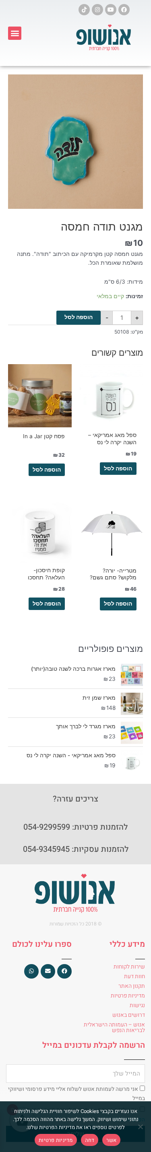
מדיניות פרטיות (128, 995)
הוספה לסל (78, 317)
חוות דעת (134, 976)
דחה (90, 1140)
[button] (14, 33)
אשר (111, 1140)
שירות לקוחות (129, 966)
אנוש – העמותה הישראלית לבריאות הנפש (114, 1027)
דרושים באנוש (128, 1015)
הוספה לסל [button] (118, 468)
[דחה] (141, 1127)
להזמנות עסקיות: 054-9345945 (75, 849)
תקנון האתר (131, 986)
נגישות (137, 1005)
